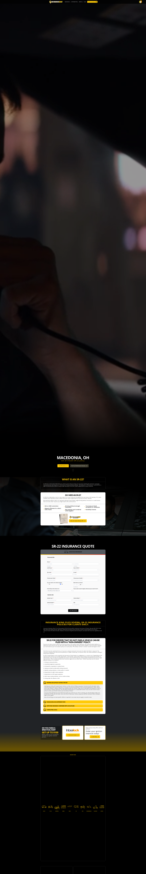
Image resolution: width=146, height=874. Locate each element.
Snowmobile (89, 811)
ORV (82, 811)
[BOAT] (69, 807)
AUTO (44, 811)
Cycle (51, 811)
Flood (102, 811)
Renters (57, 811)
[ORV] (82, 807)
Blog (85, 1)
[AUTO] (44, 807)
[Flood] (101, 807)
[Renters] (57, 807)
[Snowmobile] (89, 807)
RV (76, 811)
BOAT (70, 811)
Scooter (95, 811)
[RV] (76, 807)
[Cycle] (50, 807)
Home (63, 811)
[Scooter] (95, 807)
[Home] (63, 807)
